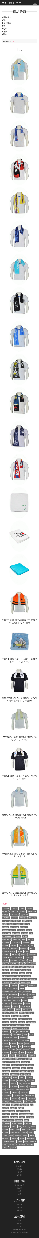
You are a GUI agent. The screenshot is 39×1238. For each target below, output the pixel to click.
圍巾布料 (4, 1062)
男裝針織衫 (5, 1074)
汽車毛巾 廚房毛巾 (25, 1007)
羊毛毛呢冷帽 (15, 1053)
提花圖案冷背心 (6, 1004)
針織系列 (18, 1010)
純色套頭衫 (30, 1145)
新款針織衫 (5, 945)
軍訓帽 (17, 982)
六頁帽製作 (33, 1142)
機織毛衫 (22, 988)
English (18, 2)
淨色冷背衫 (15, 1138)
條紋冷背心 (5, 927)
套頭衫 (4, 964)
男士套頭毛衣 (9, 1120)
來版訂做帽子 (32, 954)
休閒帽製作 (5, 1132)
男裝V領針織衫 (6, 1007)
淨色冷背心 (26, 924)
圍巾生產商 (21, 967)
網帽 (22, 1074)
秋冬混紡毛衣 (6, 1114)
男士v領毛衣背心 (20, 1145)
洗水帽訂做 (5, 1086)
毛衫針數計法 (6, 1099)
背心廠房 (25, 936)
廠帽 (9, 933)
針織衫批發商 (14, 1117)
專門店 (4, 988)
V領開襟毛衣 (5, 948)
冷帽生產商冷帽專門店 (19, 997)
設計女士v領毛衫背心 (8, 936)
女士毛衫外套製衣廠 (13, 964)
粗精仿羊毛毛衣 (6, 979)
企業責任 (19, 1172)
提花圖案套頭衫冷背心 (8, 1111)
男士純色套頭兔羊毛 (17, 1123)
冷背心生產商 (26, 1083)
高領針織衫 (15, 973)
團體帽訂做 (26, 1111)
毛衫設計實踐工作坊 (7, 1040)
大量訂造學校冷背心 (7, 982)
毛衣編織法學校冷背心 (23, 1031)
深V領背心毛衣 (14, 927)
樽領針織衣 (27, 1004)
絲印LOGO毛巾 (14, 915)
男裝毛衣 (32, 1102)
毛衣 (5, 25)
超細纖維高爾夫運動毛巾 (22, 1089)
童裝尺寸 (19, 1204)
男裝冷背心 (15, 1007)
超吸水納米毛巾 (32, 912)
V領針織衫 (30, 997)
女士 (31, 1105)
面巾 (19, 1126)
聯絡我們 (19, 1166)
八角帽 (34, 1129)
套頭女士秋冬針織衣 (7, 991)
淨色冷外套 (15, 1114)
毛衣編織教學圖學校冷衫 (8, 930)
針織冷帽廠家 (25, 1040)
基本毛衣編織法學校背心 (8, 1142)
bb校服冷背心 (6, 1138)
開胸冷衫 (12, 1056)
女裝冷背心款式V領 (21, 1056)
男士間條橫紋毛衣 (7, 1102)
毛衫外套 (7, 17)
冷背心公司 (31, 939)
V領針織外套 (32, 1056)
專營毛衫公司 (6, 1126)
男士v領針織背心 (6, 1096)
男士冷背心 (26, 1126)
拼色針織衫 (5, 1117)
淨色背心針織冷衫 (15, 1132)
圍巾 (5, 34)
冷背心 (32, 1050)
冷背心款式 (13, 1022)
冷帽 (5, 31)
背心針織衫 (25, 933)
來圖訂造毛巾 (6, 908)
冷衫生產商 (29, 1077)
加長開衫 (17, 1040)
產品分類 (6, 41)
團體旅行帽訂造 (6, 939)
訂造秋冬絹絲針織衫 (18, 1096)
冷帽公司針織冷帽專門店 (23, 970)
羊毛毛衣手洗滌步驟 (19, 1229)
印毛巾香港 (11, 1145)
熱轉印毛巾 (13, 1108)
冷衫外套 (20, 951)
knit (20, 1046)
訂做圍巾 (10, 1059)
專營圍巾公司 (16, 1028)
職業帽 (4, 1059)
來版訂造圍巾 (23, 918)
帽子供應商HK (21, 1080)
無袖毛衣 (13, 967)
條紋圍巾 (11, 924)
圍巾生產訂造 (6, 1031)
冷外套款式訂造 (6, 1019)
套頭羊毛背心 (6, 954)
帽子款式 (4, 912)
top (3, 1120)
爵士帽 (11, 1135)
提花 (19, 1191)
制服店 (8, 1068)
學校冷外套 (21, 1022)
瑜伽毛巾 (12, 1080)
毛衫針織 (22, 1138)
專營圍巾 (31, 1065)
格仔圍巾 (24, 1132)
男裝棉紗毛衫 (6, 1092)
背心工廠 (26, 945)
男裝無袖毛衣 (19, 1025)
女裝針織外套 (26, 942)
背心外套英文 (24, 1016)
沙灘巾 (14, 1019)
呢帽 (32, 945)
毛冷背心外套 (15, 1105)
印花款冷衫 (15, 908)
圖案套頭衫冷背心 (25, 982)
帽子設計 (11, 1025)
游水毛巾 (33, 1126)
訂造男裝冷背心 (27, 921)
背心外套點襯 (32, 1086)
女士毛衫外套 (6, 973)
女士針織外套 (15, 1071)
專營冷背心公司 (30, 1096)
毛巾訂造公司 (16, 1000)
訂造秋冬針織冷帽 (15, 961)
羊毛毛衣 (11, 912)
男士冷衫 (28, 973)
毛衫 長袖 (4, 1056)
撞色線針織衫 (6, 1105)
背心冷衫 (4, 1050)
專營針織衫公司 (27, 1010)
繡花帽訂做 (24, 1071)
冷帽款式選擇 (6, 1016)
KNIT (4, 2)
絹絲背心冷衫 (6, 1065)
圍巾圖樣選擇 (27, 1046)
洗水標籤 (19, 1223)
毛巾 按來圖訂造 (6, 1000)
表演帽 (26, 1102)
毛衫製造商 (5, 1043)
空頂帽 (26, 1142)
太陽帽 (13, 1031)
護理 (19, 1226)
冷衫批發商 (18, 991)
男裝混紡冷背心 (13, 994)
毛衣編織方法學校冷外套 (8, 951)
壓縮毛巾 (22, 1117)
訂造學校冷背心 (18, 958)
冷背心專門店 (23, 994)
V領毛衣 (4, 997)
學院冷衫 (27, 1074)
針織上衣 (32, 948)
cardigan (4, 921)
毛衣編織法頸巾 (6, 1077)
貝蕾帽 (25, 1034)
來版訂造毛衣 (10, 1089)
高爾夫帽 (11, 976)
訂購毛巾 (29, 930)
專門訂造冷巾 (15, 954)
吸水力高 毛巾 (24, 1105)
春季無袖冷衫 (18, 1059)
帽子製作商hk (14, 948)
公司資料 (19, 1175)
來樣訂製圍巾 (6, 942)
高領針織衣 (5, 1129)
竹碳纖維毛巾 (14, 985)
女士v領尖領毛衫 (16, 942)
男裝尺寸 (19, 1210)
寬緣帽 (20, 945)
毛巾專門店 (5, 1083)
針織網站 (4, 1148)
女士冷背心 (25, 1028)
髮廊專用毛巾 (23, 1086)
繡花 (19, 1194)
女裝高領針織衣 (31, 1138)
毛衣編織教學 (16, 1068)
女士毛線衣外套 (27, 991)
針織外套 (4, 976)
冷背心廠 (18, 976)
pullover (31, 1034)
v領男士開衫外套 (17, 1034)
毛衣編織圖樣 (6, 1046)
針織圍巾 (25, 1135)
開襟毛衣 (18, 921)
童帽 (3, 1089)
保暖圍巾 (18, 924)
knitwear (11, 1010)
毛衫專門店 (13, 1083)
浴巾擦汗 (26, 951)
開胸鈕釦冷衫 (24, 927)
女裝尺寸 (19, 1207)
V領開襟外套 (12, 1148)
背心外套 (7, 22)
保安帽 (19, 1050)
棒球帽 (22, 1053)
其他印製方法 (19, 1185)
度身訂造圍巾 (29, 967)
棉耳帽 (26, 1120)
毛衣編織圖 (5, 985)
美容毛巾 (24, 961)
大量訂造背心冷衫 (7, 1037)
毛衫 (10, 997)
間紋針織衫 (16, 979)
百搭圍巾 (4, 1135)
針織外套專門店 (26, 1129)
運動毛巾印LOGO (7, 958)
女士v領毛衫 (32, 994)
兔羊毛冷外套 (30, 1080)
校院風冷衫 (24, 954)
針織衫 (27, 1025)
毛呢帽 (4, 933)
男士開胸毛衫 (6, 1123)
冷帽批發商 (5, 1080)
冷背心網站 (29, 908)
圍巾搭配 (24, 1000)
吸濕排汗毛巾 (28, 1123)
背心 (5, 20)
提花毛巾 (12, 970)
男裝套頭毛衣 (16, 939)
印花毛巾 (20, 1043)
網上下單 (32, 1135)
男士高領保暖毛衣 (17, 1004)
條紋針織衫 (13, 1043)
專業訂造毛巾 (30, 1053)
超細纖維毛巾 (32, 985)
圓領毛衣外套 (23, 985)
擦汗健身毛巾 (25, 1062)
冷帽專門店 (5, 970)
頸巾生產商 (5, 1022)
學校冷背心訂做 (6, 1034)
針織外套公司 (6, 918)
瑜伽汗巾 (14, 1126)
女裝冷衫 (20, 1142)
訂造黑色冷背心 (6, 1028)
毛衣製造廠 (13, 945)
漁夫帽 (16, 1037)
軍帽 (31, 933)
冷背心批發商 (27, 1059)
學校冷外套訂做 (13, 1013)
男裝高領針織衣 (18, 1102)
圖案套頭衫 (5, 915)
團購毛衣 (4, 994)
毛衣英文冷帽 (15, 1016)
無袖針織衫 (5, 1108)
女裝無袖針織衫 (30, 1022)
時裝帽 (30, 961)
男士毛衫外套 (14, 1086)
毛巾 (5, 28)
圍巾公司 (23, 1099)
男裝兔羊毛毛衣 (14, 1074)
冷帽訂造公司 (30, 1117)
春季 (8, 967)
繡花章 (19, 1188)
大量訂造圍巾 (31, 1099)
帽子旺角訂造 (24, 948)
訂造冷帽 (31, 1071)
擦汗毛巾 (4, 1025)
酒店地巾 (22, 1077)
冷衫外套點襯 (6, 1053)
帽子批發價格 (16, 933)
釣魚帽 (12, 1129)
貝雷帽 (21, 1013)
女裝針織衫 (15, 918)
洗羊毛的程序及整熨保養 (19, 1232)
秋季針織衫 (18, 1135)
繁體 (10, 2)
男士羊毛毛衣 (24, 1092)
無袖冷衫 (11, 921)
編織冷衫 (31, 1132)
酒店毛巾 (4, 924)
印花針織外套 (27, 1019)
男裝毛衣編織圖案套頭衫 (26, 1114)
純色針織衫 (12, 1050)
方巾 (22, 964)
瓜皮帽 (27, 964)
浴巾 (19, 1083)
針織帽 (20, 1019)
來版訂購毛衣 (15, 1099)
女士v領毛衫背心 (29, 1043)
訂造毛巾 (4, 1010)
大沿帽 (23, 1068)
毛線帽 (24, 939)
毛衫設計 (17, 1062)
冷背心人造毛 (32, 918)
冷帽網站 (4, 1013)
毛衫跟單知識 (24, 915)
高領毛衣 (22, 973)
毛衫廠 (11, 1062)
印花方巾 (22, 908)
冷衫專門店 (15, 1046)
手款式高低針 (32, 979)
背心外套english (29, 1013)
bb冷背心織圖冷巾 (21, 912)
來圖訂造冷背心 (28, 958)
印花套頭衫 (26, 1050)
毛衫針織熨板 (18, 1120)
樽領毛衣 (18, 936)
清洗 (19, 1220)
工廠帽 (18, 1129)
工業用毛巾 (5, 961)
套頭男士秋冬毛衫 (13, 988)
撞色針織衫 (24, 979)
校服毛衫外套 (23, 1037)
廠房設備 (19, 1169)
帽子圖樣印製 (26, 976)
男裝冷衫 (29, 1068)
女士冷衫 (18, 1111)
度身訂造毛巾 (21, 930)
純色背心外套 (15, 1092)
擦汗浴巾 (24, 1065)
